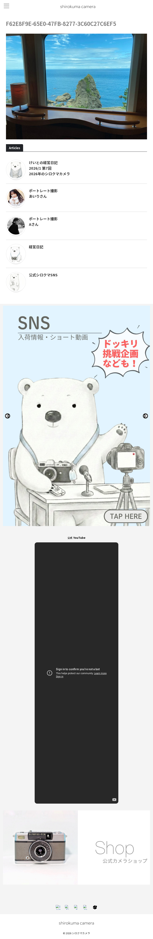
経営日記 (36, 246)
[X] (76, 907)
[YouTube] (85, 907)
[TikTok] (67, 907)
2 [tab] (74, 530)
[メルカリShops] (95, 907)
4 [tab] (83, 530)
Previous (7, 416)
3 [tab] (79, 530)
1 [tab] (70, 530)
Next (145, 416)
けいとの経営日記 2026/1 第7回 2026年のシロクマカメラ (49, 168)
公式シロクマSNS (43, 274)
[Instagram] (58, 907)
